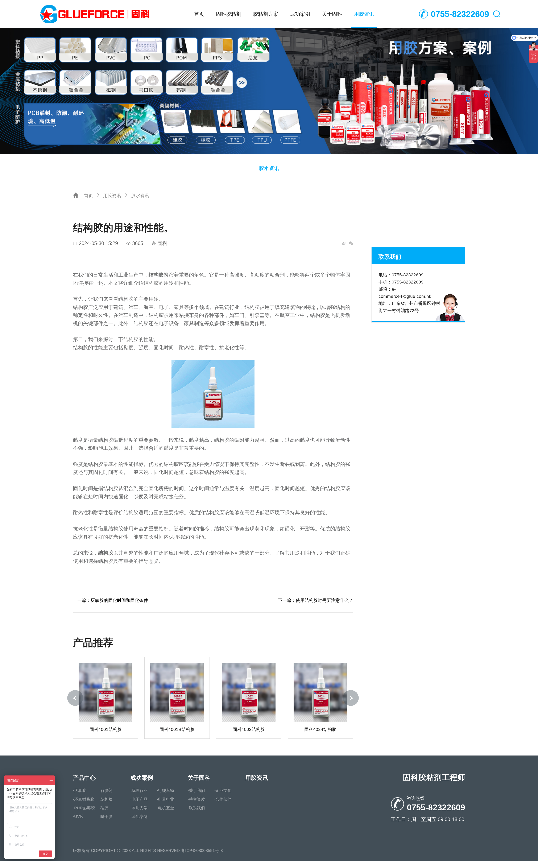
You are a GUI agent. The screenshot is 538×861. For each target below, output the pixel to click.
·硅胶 (103, 808)
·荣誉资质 (196, 799)
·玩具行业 (139, 790)
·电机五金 (165, 808)
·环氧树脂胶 (83, 799)
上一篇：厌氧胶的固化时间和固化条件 (110, 600)
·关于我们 (196, 790)
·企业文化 (222, 790)
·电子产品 (139, 799)
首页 (199, 14)
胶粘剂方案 (265, 14)
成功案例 (300, 14)
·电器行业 (165, 799)
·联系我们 (196, 808)
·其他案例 (139, 816)
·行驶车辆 (165, 790)
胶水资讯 (269, 168)
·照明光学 (139, 808)
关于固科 (332, 14)
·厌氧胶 (79, 790)
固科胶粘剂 (228, 14)
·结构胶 (105, 799)
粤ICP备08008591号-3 (202, 850)
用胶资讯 (364, 14)
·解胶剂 (105, 790)
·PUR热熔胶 (84, 808)
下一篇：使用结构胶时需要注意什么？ (315, 600)
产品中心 (84, 778)
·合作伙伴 (222, 799)
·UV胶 (78, 816)
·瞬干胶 (105, 816)
